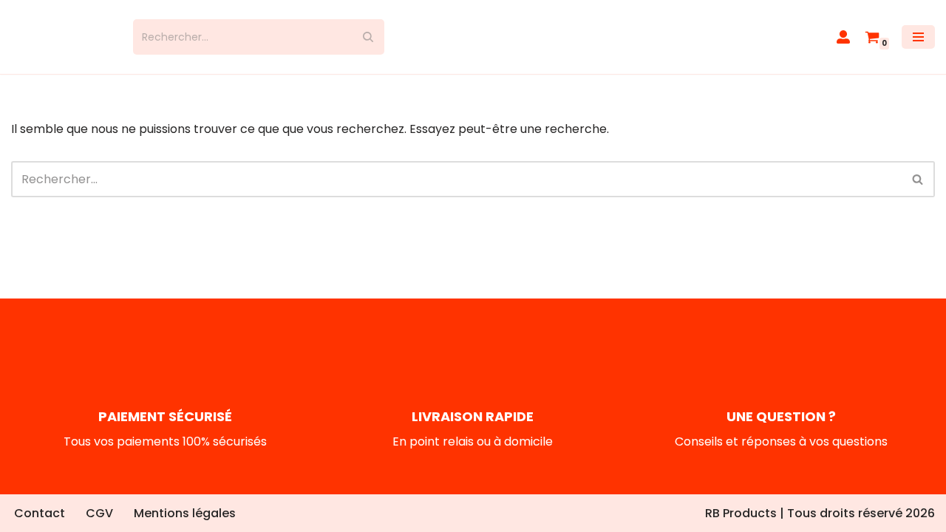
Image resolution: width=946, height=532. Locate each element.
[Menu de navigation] (918, 37)
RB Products (741, 513)
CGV (99, 513)
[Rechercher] (367, 37)
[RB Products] (61, 37)
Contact (39, 513)
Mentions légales (185, 513)
